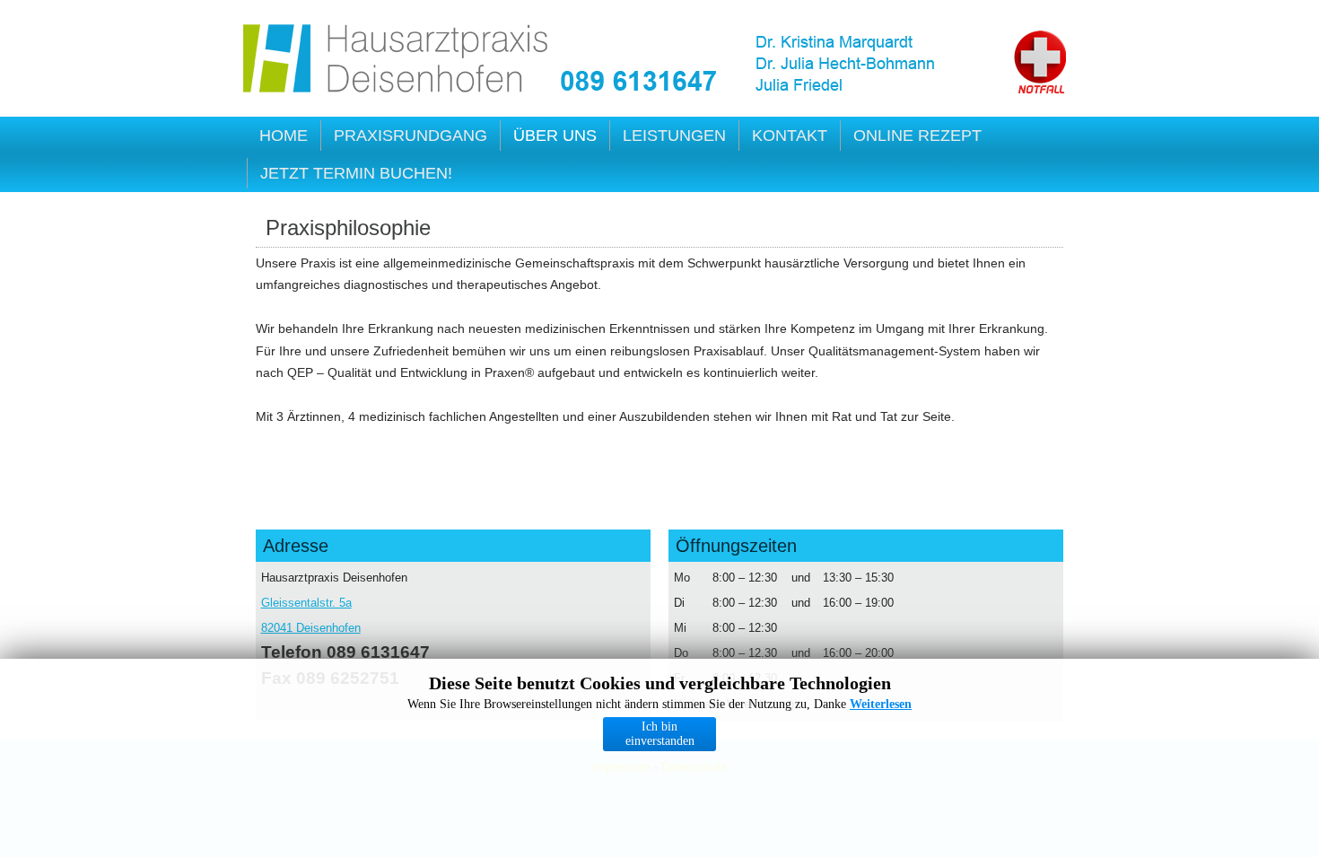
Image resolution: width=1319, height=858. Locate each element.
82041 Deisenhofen (311, 628)
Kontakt (789, 135)
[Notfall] (1040, 62)
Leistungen (674, 135)
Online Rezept (917, 135)
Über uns (555, 135)
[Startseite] (397, 61)
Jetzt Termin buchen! (356, 173)
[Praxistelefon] (639, 81)
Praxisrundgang (410, 135)
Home (283, 135)
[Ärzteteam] (872, 65)
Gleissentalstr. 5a (306, 602)
